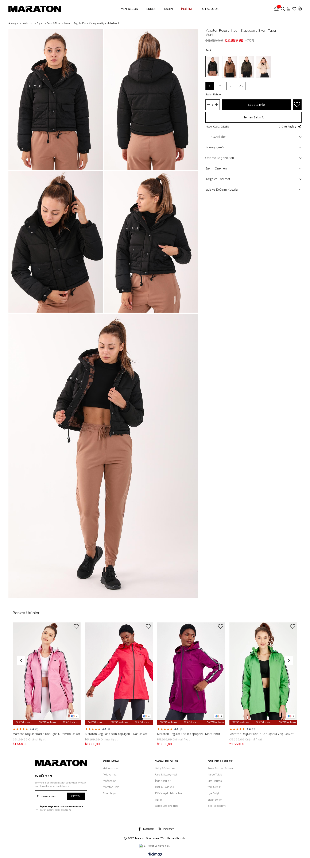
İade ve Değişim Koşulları (222, 189)
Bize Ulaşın (109, 793)
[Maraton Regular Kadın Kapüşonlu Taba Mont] (230, 67)
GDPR (158, 800)
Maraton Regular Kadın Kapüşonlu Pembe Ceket (46, 734)
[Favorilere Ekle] (297, 105)
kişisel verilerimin (73, 806)
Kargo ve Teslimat (217, 179)
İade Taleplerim (217, 806)
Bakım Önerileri (216, 168)
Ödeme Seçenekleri (219, 158)
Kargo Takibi (215, 775)
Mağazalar (109, 781)
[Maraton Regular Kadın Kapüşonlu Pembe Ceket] (47, 673)
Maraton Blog (111, 787)
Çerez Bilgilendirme (166, 806)
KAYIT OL (76, 796)
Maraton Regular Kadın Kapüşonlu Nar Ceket (116, 734)
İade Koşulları (163, 781)
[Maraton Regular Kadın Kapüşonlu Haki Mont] (247, 67)
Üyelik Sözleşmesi (166, 775)
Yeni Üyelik (214, 787)
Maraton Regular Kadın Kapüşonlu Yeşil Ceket (261, 734)
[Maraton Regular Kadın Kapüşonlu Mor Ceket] (191, 673)
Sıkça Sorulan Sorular (221, 768)
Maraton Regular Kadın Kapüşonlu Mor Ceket (188, 734)
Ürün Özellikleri (215, 137)
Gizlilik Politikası (164, 787)
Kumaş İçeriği (214, 147)
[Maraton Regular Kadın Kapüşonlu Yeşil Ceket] (263, 673)
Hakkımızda (110, 768)
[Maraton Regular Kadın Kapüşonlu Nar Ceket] (119, 673)
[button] (290, 127)
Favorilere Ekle (76, 626)
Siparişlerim (215, 800)
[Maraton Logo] (61, 763)
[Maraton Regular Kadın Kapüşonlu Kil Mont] (264, 67)
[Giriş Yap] (288, 9)
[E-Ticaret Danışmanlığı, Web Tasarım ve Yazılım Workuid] (155, 846)
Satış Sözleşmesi (165, 768)
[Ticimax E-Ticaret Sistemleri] (155, 855)
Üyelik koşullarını (50, 806)
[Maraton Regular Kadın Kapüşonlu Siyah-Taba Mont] (213, 66)
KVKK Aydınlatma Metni (170, 793)
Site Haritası (215, 781)
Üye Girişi (213, 793)
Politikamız (109, 775)
